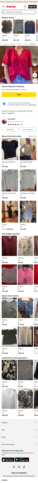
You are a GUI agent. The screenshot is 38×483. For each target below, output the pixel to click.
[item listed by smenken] (10, 149)
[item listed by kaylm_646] (25, 399)
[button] (22, 124)
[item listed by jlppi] (9, 274)
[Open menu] (3, 6)
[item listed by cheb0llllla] (25, 308)
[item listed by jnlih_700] (25, 370)
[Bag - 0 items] (25, 6)
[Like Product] (9, 21)
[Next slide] (35, 65)
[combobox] (19, 12)
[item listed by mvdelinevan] (25, 274)
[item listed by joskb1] (25, 246)
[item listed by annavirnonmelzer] (9, 370)
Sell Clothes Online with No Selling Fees (19, 476)
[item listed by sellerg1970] (25, 336)
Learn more (32, 105)
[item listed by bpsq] (9, 246)
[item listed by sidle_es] (9, 399)
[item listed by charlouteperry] (9, 308)
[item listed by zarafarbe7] (9, 336)
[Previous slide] (3, 65)
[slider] (19, 65)
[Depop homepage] (11, 6)
